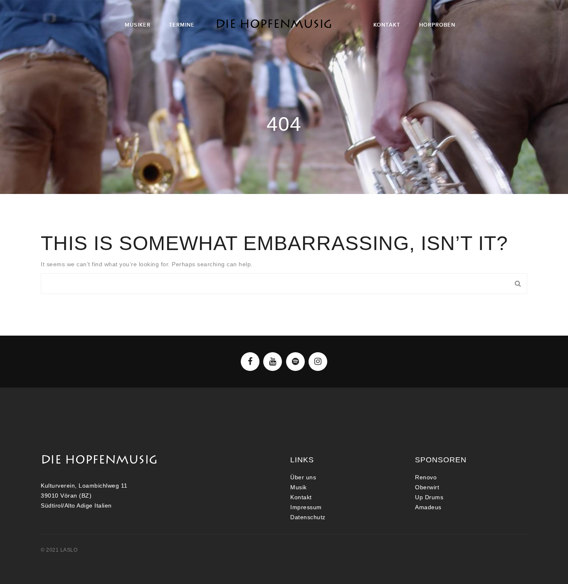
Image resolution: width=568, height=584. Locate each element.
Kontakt (301, 497)
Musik (298, 487)
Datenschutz (308, 517)
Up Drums (429, 497)
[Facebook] (250, 361)
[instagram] (318, 361)
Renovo (426, 477)
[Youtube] (272, 361)
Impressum (306, 507)
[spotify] (295, 361)
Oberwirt (427, 487)
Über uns (303, 477)
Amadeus (428, 507)
